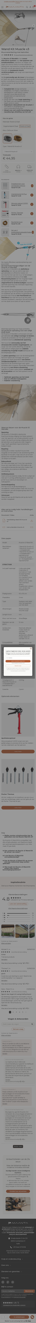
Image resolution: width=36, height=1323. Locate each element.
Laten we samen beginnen (18, 661)
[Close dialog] (31, 648)
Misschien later (18, 665)
